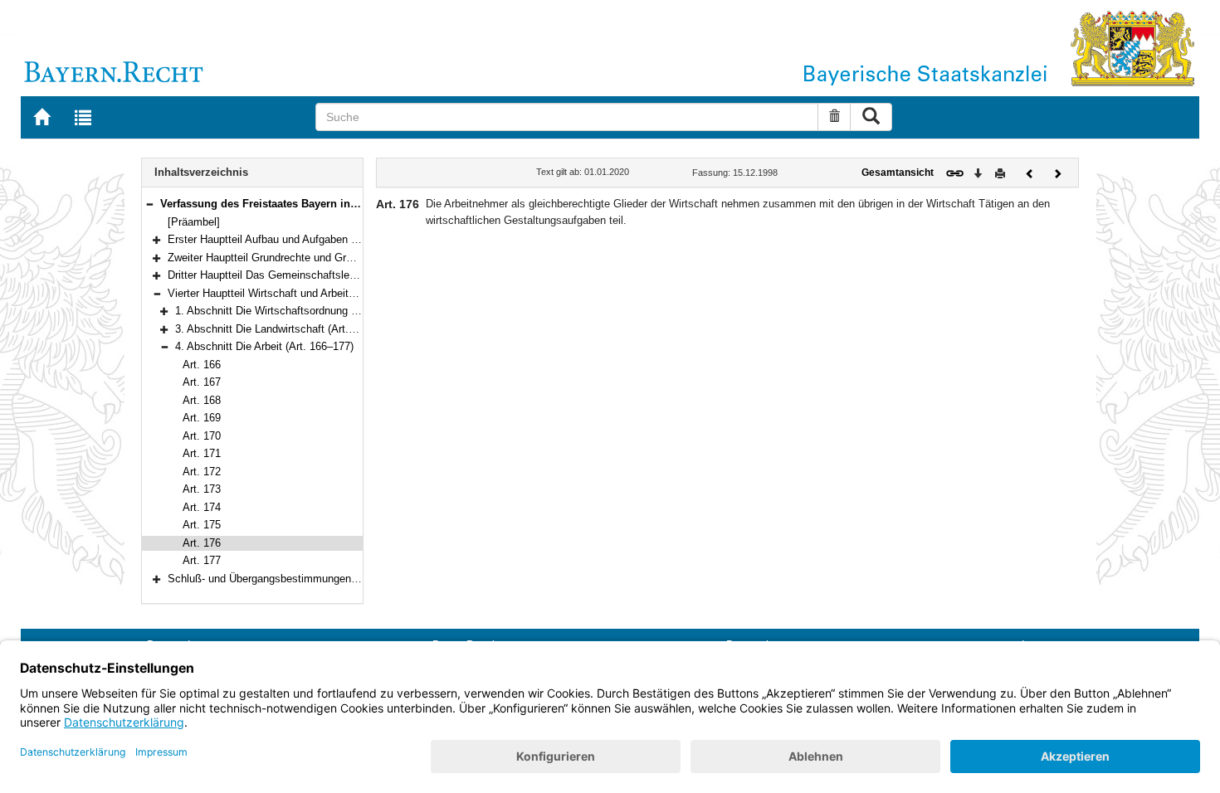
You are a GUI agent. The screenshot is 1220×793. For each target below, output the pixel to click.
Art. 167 (202, 382)
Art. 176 (202, 543)
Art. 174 (202, 507)
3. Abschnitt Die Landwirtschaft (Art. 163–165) (285, 329)
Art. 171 (202, 453)
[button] (149, 203)
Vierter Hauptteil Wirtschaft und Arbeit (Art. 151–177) (294, 293)
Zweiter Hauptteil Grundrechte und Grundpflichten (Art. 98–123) (319, 257)
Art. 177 (202, 560)
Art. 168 (202, 400)
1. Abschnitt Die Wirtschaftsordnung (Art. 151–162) (297, 310)
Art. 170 (202, 436)
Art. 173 (202, 489)
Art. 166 (202, 364)
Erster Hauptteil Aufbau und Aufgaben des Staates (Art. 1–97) (315, 239)
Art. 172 (202, 471)
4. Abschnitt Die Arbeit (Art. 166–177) (264, 346)
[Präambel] (194, 222)
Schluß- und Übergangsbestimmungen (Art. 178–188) (295, 578)
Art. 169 (202, 417)
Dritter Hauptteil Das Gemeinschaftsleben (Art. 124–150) (303, 275)
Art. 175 (202, 524)
